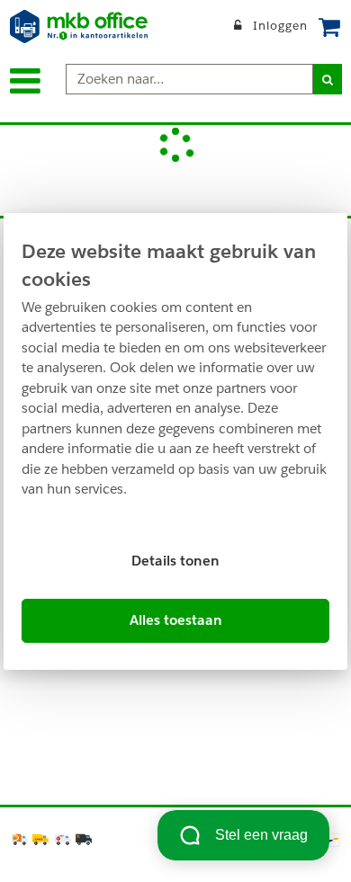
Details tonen (175, 560)
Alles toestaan (176, 619)
